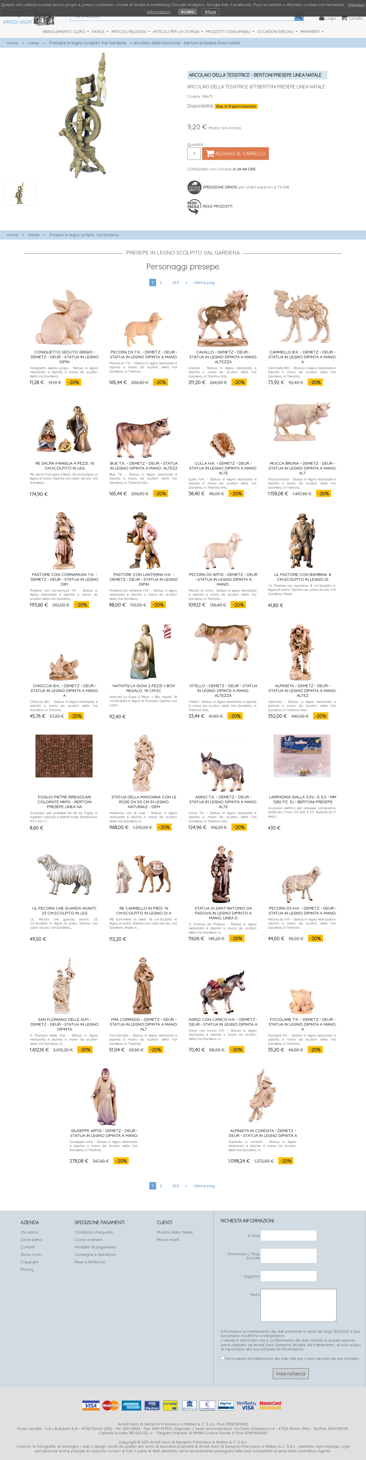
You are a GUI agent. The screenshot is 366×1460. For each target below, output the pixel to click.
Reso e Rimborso (90, 1262)
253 (175, 282)
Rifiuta (210, 11)
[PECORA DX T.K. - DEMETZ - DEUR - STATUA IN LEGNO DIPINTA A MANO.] (143, 317)
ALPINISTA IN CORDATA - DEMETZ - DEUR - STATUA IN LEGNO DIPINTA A (263, 1133)
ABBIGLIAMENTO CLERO (64, 31)
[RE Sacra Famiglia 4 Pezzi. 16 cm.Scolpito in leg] (64, 428)
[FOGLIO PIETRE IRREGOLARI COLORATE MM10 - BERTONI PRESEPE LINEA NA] (64, 755)
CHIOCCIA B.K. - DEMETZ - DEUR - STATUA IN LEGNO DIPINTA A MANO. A (65, 690)
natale (33, 43)
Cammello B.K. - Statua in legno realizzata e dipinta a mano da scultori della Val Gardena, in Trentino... (302, 372)
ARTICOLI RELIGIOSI (129, 31)
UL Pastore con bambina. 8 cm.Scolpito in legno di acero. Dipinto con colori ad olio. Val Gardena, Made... (302, 589)
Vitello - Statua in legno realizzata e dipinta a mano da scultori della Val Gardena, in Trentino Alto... (222, 705)
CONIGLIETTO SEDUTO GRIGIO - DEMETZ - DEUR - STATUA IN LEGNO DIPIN (65, 356)
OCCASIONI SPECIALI (276, 31)
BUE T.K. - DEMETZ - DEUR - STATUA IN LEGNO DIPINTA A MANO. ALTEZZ (144, 466)
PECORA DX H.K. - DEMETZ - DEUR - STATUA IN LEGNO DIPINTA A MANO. (302, 911)
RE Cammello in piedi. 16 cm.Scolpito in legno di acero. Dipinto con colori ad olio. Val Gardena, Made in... (143, 923)
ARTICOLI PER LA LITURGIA (176, 31)
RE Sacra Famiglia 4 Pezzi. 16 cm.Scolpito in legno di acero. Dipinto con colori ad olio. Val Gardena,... (64, 478)
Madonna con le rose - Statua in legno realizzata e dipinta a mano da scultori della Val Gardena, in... (143, 817)
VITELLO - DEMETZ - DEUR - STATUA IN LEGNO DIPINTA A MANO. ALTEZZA (223, 690)
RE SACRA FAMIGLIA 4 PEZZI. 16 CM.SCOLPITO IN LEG (64, 466)
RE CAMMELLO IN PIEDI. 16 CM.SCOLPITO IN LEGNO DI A (143, 911)
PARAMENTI (310, 31)
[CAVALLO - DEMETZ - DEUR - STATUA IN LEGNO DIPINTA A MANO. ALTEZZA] (222, 317)
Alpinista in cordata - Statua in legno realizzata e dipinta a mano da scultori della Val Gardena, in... (262, 1145)
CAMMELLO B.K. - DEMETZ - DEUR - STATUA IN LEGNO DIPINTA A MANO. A (302, 356)
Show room (31, 1254)
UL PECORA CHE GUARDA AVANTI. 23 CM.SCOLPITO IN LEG (64, 911)
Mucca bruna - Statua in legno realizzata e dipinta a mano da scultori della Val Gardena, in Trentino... (302, 483)
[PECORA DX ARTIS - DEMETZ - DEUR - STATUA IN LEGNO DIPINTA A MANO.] (223, 539)
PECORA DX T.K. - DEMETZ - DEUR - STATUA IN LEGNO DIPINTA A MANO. (144, 354)
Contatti (28, 1247)
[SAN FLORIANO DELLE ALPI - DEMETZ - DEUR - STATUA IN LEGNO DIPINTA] (64, 984)
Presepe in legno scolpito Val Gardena (87, 42)
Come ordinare (88, 1239)
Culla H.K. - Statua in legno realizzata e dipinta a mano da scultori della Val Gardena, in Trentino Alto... (222, 483)
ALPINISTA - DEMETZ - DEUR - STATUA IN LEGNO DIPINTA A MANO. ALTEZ (302, 690)
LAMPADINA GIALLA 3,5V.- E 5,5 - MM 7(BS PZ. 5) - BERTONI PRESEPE (302, 799)
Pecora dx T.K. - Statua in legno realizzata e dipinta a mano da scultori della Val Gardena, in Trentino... (143, 367)
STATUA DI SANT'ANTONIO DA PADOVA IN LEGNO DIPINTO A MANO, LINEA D (223, 913)
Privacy (27, 1269)
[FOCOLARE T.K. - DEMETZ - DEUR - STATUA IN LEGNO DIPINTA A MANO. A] (302, 984)
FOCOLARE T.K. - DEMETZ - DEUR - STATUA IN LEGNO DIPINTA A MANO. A (302, 1024)
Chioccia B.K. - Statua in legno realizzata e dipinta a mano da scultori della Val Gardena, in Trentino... (64, 705)
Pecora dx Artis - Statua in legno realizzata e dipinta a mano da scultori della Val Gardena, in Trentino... (222, 594)
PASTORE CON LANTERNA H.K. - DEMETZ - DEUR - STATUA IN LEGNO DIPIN (144, 579)
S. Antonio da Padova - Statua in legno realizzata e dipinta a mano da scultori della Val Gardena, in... (222, 928)
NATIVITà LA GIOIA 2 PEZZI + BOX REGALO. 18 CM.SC (144, 688)
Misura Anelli (168, 1239)
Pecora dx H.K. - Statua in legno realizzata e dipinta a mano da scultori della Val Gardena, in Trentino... (302, 923)
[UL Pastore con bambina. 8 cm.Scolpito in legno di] (302, 539)
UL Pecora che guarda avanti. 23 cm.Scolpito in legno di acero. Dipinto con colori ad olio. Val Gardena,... (64, 923)
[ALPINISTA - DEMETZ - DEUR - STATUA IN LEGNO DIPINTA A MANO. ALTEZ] (302, 651)
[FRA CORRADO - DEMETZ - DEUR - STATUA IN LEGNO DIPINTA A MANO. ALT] (143, 984)
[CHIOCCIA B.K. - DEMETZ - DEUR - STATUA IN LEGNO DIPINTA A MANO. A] (64, 651)
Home (12, 43)
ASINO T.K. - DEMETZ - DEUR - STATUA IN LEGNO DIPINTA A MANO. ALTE (223, 801)
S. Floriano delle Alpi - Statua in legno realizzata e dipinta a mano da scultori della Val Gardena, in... (64, 1039)
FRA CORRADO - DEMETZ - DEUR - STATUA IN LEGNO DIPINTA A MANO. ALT (144, 1024)
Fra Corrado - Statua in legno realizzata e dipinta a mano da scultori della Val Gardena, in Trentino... (143, 1039)
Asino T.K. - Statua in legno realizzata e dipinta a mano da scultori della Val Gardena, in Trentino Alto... (222, 817)
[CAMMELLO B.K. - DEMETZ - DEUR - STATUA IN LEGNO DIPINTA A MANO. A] (302, 315)
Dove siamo (31, 1239)
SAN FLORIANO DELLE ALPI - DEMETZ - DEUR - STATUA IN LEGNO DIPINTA (65, 1024)
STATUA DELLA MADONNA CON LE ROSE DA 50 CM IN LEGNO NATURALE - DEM (144, 801)
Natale (33, 234)
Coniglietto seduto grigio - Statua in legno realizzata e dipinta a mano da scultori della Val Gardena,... (64, 372)
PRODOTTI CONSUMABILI (229, 31)
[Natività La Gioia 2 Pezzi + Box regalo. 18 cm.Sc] (143, 651)
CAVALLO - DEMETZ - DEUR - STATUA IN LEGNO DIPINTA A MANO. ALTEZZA (223, 356)
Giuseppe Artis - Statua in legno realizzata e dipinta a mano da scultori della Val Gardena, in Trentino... (104, 1145)
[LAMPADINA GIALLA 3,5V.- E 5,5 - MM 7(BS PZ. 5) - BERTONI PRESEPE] (302, 755)
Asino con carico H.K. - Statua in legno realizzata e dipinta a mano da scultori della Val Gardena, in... (222, 1034)
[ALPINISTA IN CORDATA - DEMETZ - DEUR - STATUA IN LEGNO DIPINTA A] (262, 1096)
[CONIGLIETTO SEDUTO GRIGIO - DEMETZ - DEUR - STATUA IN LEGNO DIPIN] (64, 316)
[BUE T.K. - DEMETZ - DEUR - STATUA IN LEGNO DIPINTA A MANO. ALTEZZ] (143, 428)
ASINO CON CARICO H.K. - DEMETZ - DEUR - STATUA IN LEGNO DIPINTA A (223, 1022)
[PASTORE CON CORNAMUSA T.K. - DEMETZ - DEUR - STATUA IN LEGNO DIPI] (64, 539)
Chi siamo (29, 1232)
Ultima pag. (205, 282)
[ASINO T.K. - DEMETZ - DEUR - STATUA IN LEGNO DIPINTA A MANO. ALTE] (222, 762)
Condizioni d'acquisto (94, 1232)
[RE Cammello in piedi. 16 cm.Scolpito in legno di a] (143, 873)
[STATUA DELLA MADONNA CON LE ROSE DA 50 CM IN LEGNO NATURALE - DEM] (143, 762)
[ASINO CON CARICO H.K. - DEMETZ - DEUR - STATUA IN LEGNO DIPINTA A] (222, 984)
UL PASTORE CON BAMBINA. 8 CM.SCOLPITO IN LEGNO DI (302, 577)
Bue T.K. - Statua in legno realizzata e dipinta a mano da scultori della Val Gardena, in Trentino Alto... (143, 478)
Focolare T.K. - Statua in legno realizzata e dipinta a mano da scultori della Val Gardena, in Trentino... (302, 1039)
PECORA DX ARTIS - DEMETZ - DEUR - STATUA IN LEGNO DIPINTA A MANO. (223, 579)
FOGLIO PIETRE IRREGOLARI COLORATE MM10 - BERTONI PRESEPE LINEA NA (64, 801)
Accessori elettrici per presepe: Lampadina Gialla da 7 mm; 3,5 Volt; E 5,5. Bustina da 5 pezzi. (302, 812)
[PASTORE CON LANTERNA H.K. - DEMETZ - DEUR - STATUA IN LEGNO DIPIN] (143, 539)
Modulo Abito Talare (175, 1232)
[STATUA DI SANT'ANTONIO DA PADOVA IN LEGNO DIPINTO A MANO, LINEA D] (222, 873)
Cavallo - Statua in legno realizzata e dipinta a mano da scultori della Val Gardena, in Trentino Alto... (222, 372)
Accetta (187, 11)
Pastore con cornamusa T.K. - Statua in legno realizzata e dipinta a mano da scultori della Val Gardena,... (64, 594)
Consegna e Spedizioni (95, 1254)
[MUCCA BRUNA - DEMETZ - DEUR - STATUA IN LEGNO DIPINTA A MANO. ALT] (302, 420)
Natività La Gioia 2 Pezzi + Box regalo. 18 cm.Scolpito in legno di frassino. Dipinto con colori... (143, 701)
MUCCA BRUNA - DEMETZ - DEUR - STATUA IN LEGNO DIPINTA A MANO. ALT (302, 468)
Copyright (30, 1262)
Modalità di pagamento (96, 1247)
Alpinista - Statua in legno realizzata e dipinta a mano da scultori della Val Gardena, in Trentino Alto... (302, 705)
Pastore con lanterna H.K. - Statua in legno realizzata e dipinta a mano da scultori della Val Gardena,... (143, 594)
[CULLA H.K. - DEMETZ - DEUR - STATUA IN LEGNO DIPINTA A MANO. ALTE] (222, 428)
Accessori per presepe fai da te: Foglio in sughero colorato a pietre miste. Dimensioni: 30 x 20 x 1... (64, 817)
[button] (91, 208)
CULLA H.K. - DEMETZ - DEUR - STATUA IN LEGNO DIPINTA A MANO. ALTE (223, 468)
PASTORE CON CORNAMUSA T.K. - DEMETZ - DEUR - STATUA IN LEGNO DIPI (65, 579)
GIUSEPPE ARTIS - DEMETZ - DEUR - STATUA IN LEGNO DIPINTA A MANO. (104, 1133)
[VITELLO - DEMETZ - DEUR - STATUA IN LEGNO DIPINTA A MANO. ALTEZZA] (222, 641)
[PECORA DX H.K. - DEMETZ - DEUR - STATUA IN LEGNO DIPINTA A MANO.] (302, 873)
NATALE (99, 31)
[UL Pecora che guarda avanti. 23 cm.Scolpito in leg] (64, 873)
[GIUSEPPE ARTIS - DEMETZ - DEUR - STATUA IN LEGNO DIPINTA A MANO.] (103, 1096)
